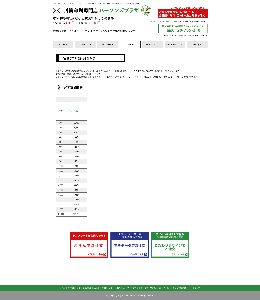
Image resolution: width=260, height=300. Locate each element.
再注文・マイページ (80, 31)
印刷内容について (122, 288)
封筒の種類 (87, 288)
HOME (62, 288)
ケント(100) (73, 111)
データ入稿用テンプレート (123, 31)
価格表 (96, 288)
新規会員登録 (59, 31)
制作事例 (135, 288)
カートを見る (100, 31)
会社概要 (144, 288)
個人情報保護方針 (179, 288)
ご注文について (74, 288)
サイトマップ (194, 288)
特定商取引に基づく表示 (160, 288)
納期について (107, 288)
